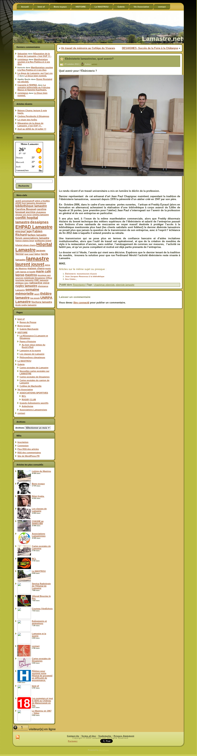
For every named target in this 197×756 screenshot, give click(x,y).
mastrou (31, 275)
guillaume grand (43, 240)
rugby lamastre (26, 285)
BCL (24, 396)
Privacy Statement (124, 736)
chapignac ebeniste (104, 284)
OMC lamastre (41, 280)
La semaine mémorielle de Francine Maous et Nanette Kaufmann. (33, 87)
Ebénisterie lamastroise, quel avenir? (89, 58)
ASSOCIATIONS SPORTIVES (34, 393)
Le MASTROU (24, 361)
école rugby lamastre (25, 305)
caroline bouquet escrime (30, 211)
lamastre (37, 258)
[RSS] (17, 738)
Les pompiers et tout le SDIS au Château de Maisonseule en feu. (42, 701)
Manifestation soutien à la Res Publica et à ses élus (33, 61)
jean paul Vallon (32, 254)
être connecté (81, 302)
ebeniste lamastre (125, 284)
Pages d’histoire (28, 341)
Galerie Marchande (29, 329)
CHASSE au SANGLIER (38, 522)
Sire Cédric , (71, 279)
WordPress (104, 750)
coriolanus (22, 59)
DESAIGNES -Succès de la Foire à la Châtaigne (150, 48)
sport (37, 294)
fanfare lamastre (36, 234)
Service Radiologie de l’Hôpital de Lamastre (41, 585)
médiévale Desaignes (34, 278)
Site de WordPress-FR (28, 456)
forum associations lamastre (32, 238)
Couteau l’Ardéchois (42, 608)
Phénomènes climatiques (32, 357)
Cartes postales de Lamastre (34, 367)
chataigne (41, 212)
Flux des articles (28, 449)
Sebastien (22, 53)
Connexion (23, 445)
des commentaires (29, 452)
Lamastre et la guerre (30, 350)
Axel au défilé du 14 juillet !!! (31, 129)
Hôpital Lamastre (33, 247)
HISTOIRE (22, 332)
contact (21, 413)
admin (94, 64)
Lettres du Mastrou (41, 471)
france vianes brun (24, 240)
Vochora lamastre (41, 302)
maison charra (36, 268)
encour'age (23, 231)
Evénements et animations (39, 622)
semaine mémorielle (27, 292)
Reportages (79, 284)
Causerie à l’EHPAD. (27, 85)
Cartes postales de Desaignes (35, 377)
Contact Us (73, 736)
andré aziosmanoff (24, 201)
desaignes (39, 222)
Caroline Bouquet (25, 209)
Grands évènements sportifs (34, 403)
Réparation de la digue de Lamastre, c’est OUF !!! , (34, 54)
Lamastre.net (162, 38)
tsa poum (35, 298)
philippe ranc (22, 283)
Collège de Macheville (30, 386)
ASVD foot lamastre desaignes (30, 203)
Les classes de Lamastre (32, 354)
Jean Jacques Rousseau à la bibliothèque (84, 276)
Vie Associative (25, 389)
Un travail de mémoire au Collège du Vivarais (88, 48)
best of (21, 319)
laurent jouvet (29, 264)
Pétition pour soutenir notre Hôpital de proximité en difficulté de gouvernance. (42, 675)
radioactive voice (39, 282)
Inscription (22, 442)
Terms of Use (88, 736)
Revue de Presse (28, 322)
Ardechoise (27, 406)
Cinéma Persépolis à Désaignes (33, 116)
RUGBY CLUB (29, 399)
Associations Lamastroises (33, 410)
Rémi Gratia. (38, 496)
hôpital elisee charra (25, 245)
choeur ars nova (23, 215)
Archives (19, 428)
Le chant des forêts (27, 120)
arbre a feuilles (42, 201)
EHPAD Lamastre (33, 226)
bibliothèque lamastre (31, 206)
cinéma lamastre (40, 215)
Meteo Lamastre (30, 144)
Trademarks (104, 736)
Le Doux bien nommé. (36, 76)
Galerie (21, 364)
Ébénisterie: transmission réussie (81, 274)
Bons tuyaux (23, 326)
